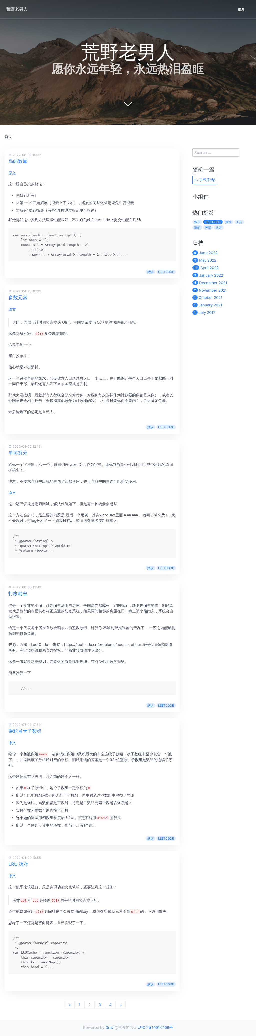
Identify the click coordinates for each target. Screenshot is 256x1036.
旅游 (219, 227)
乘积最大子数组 (25, 731)
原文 (12, 173)
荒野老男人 (17, 9)
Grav (110, 1027)
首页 (241, 9)
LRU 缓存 (18, 864)
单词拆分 (18, 453)
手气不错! (206, 179)
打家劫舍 (18, 593)
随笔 (197, 227)
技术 (229, 222)
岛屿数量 (18, 161)
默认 (151, 272)
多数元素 (18, 297)
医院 (208, 227)
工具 (239, 222)
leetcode (166, 272)
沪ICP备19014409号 (155, 1027)
